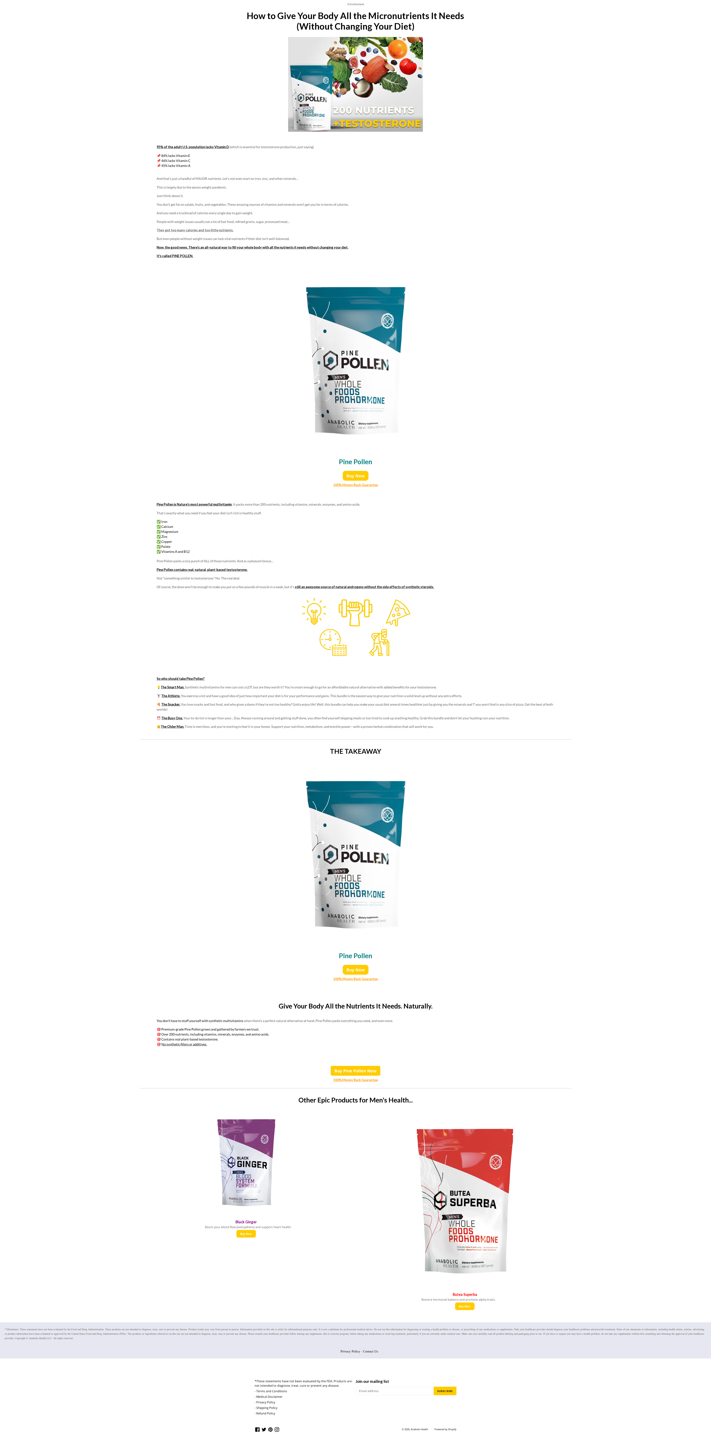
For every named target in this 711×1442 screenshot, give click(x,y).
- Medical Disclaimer (269, 1397)
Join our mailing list (372, 1381)
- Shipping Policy (266, 1408)
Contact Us (370, 1351)
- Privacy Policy (265, 1402)
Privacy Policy (350, 1351)
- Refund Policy (265, 1413)
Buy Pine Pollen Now (355, 1070)
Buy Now (355, 475)
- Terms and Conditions (271, 1391)
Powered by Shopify (445, 1429)
